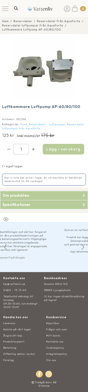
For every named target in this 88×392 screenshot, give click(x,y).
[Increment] (33, 149)
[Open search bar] (16, 8)
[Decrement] (9, 149)
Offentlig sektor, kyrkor (19, 354)
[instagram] (48, 374)
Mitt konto (53, 335)
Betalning (9, 347)
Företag (8, 360)
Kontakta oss (54, 341)
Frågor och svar (56, 329)
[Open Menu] (5, 8)
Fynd (24, 124)
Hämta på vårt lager (17, 329)
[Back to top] (80, 384)
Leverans (9, 323)
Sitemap (44, 385)
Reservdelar (22, 21)
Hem (5, 21)
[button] (5, 247)
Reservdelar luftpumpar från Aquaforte (32, 25)
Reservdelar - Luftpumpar (47, 124)
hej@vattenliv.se (14, 284)
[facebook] (39, 374)
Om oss (51, 360)
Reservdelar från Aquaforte (58, 21)
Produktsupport (14, 341)
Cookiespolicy (55, 347)
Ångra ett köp (12, 335)
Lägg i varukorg (63, 149)
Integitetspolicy (56, 354)
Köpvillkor (52, 323)
